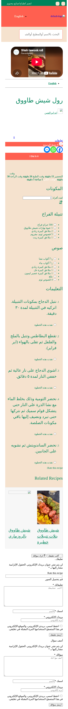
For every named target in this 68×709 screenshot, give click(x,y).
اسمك (59, 611)
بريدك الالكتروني (53, 617)
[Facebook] (63, 4)
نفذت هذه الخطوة (43, 325)
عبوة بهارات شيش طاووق (38, 228)
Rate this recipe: (55, 468)
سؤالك (58, 654)
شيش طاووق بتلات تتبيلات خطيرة (48, 536)
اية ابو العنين (50, 113)
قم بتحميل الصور (54, 579)
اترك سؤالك (38, 556)
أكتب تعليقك (53, 556)
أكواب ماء (46, 263)
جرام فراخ (45, 224)
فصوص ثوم (46, 279)
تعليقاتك (58, 584)
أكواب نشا (46, 259)
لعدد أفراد (57, 197)
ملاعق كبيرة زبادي (42, 231)
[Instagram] (57, 4)
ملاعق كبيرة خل (43, 270)
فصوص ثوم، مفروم (42, 234)
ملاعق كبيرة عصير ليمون (39, 273)
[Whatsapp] (53, 149)
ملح (51, 276)
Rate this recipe (55, 573)
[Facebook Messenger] (47, 149)
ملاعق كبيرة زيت (43, 237)
